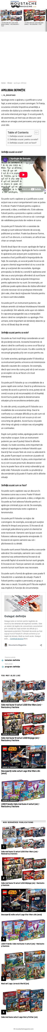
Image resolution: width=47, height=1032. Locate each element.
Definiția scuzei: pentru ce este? (24, 139)
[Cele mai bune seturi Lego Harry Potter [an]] (23, 1001)
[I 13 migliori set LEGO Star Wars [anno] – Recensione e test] (11, 15)
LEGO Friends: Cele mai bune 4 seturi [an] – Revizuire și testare (20, 805)
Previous (1, 20)
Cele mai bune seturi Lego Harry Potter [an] (19, 1017)
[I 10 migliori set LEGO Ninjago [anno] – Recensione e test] (34, 15)
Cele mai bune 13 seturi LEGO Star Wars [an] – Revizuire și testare (21, 706)
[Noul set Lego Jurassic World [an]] (23, 965)
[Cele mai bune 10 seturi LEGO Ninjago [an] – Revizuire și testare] (23, 723)
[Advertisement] (23, 56)
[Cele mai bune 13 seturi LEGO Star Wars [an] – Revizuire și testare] (23, 690)
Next (46, 20)
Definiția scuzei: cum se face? (23, 143)
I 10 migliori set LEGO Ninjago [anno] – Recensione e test (33, 23)
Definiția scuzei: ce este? (21, 136)
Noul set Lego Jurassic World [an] (15, 983)
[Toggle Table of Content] (35, 133)
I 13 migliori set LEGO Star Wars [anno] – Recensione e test (10, 24)
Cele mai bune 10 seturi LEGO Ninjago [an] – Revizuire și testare (20, 739)
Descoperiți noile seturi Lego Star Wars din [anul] (20, 772)
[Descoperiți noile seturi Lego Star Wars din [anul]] (23, 757)
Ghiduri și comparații (10, 701)
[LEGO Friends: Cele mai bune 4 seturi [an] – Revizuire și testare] (23, 790)
